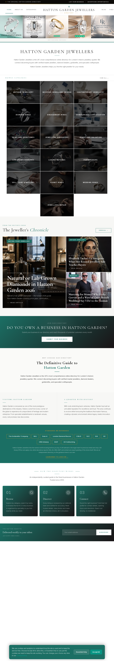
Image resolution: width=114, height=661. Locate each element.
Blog (104, 9)
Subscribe (103, 532)
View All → (104, 78)
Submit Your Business (57, 339)
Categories (31, 9)
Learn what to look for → (57, 457)
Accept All (96, 652)
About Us (19, 9)
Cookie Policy (21, 655)
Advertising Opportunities (98, 1)
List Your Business (76, 1)
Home (9, 9)
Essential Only (81, 652)
